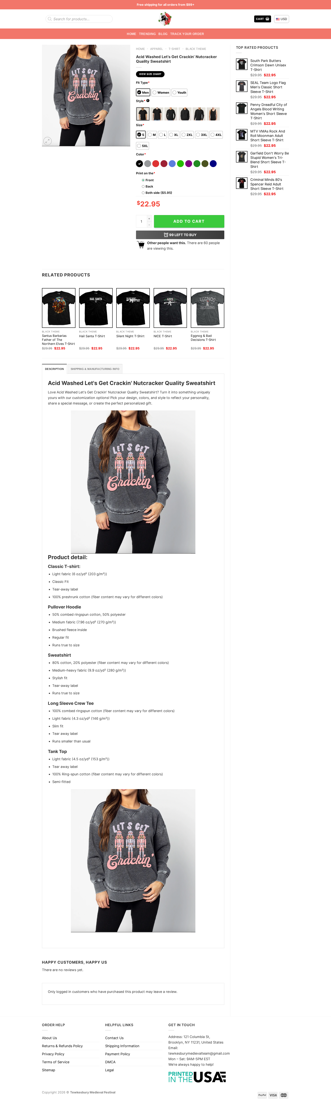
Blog (162, 34)
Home (131, 34)
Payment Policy (117, 1054)
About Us (49, 1038)
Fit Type (143, 82)
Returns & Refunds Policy (62, 1046)
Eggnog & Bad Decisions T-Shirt (203, 338)
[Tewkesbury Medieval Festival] (165, 18)
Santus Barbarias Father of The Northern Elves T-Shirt (58, 340)
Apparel (156, 49)
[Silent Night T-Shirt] (133, 308)
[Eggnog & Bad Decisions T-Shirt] (207, 308)
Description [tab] (54, 368)
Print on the (145, 173)
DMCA (110, 1062)
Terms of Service (55, 1062)
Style (142, 101)
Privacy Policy (53, 1054)
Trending (147, 34)
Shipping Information (122, 1046)
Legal (109, 1070)
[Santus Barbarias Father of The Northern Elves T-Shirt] (58, 308)
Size (140, 125)
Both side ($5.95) (159, 193)
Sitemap (48, 1070)
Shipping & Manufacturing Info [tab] (95, 368)
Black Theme (196, 49)
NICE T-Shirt (163, 336)
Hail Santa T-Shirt (92, 336)
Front (150, 180)
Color (141, 154)
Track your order (187, 34)
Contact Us (114, 1038)
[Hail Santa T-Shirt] (95, 308)
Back (149, 186)
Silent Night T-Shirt (130, 336)
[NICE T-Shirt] (170, 308)
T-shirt (174, 49)
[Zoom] (47, 141)
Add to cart (189, 221)
